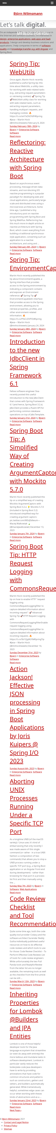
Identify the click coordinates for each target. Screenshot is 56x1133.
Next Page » (15, 1110)
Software (14, 132)
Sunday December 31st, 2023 (24, 652)
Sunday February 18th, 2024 (23, 126)
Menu (5, 3)
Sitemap (8, 1129)
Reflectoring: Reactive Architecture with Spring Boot (28, 159)
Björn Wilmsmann (11, 1118)
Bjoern (13, 129)
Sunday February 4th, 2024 (23, 246)
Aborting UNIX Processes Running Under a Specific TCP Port (26, 806)
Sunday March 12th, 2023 (22, 981)
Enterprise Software (29, 129)
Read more (15, 136)
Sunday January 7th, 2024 (22, 533)
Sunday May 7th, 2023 (20, 885)
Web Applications (28, 889)
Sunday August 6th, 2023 (22, 768)
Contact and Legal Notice (16, 1122)
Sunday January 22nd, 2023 (23, 1100)
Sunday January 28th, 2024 (23, 329)
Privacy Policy (10, 1125)
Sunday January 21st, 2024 (22, 417)
